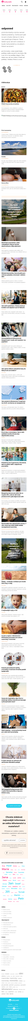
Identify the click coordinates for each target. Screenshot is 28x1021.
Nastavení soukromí (14, 1010)
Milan (23, 866)
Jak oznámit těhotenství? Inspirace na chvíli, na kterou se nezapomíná (13, 402)
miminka (5, 981)
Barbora (23, 884)
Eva (3, 866)
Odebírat (22, 840)
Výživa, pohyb (4, 641)
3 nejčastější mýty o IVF (9, 610)
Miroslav (14, 888)
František (21, 872)
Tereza (12, 869)
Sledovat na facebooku (15, 853)
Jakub (14, 880)
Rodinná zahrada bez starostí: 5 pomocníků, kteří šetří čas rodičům (14, 550)
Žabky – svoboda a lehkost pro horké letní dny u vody (13, 582)
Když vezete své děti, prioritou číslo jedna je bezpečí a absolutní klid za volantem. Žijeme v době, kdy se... (14, 798)
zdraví (3, 994)
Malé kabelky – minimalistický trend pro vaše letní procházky (13, 731)
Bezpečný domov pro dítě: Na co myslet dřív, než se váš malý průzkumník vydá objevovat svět (12, 494)
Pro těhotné (6, 934)
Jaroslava (5, 899)
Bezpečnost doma (5, 498)
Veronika (23, 869)
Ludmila (9, 880)
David (3, 888)
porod (11, 985)
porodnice (17, 985)
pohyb (16, 983)
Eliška (14, 901)
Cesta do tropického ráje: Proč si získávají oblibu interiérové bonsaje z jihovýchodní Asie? (13, 700)
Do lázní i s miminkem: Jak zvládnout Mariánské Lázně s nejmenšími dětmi (14, 211)
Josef (17, 883)
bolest (2, 974)
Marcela (8, 895)
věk (22, 991)
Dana (3, 892)
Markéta (23, 880)
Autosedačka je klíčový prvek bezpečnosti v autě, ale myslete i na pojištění (13, 340)
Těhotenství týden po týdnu (9, 926)
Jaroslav (9, 872)
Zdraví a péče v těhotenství (9, 930)
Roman (10, 874)
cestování (12, 974)
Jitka (20, 886)
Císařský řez (6, 947)
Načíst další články (15, 806)
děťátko (3, 976)
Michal (5, 884)
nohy (6, 983)
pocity (12, 983)
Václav (10, 899)
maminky (13, 978)
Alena (9, 886)
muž (24, 981)
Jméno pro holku (7, 913)
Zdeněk (4, 886)
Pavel (9, 866)
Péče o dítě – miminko (8, 958)
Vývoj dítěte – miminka (8, 957)
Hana (5, 880)
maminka (5, 978)
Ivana (15, 869)
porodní (23, 985)
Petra (15, 872)
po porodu (4, 985)
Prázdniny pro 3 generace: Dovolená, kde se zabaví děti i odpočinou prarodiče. (13, 464)
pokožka (20, 983)
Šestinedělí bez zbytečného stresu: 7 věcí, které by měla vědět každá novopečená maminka (13, 525)
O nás (16, 1004)
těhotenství (6, 989)
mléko (21, 981)
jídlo (14, 976)
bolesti (7, 974)
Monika (21, 874)
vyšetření (11, 992)
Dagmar (19, 866)
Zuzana (12, 892)
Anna (15, 866)
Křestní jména (6, 909)
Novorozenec (6, 955)
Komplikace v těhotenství (9, 932)
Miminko (3, 437)
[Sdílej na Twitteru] (9, 67)
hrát (11, 976)
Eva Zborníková (4, 132)
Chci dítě (8, 5)
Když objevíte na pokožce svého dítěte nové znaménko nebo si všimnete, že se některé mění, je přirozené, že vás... (13, 252)
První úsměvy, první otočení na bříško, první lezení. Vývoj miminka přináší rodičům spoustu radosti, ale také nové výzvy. (13, 502)
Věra (14, 874)
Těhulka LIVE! (22, 989)
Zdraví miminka (7, 961)
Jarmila (16, 892)
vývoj (19, 992)
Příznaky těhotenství (8, 922)
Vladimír (8, 888)
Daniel (19, 869)
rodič (7, 987)
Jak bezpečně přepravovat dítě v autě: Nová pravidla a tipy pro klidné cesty (12, 791)
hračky (8, 976)
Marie (5, 869)
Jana (5, 877)
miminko (14, 981)
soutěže (13, 987)
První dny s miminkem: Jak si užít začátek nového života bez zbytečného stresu (12, 434)
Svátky (4, 915)
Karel (20, 888)
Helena (19, 880)
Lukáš (5, 874)
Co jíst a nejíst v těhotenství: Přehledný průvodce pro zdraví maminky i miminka (11, 637)
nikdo (2, 983)
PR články (14, 218)
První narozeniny (6, 130)
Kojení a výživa (6, 962)
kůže (21, 976)
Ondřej (4, 895)
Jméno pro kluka (7, 911)
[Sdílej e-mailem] (10, 70)
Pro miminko (6, 964)
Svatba (3, 156)
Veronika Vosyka (5, 105)
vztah (16, 991)
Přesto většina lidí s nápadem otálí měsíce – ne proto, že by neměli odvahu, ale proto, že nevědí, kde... (13, 313)
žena (11, 994)
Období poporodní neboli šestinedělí (9, 529)
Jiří (7, 892)
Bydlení (3, 703)
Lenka (19, 878)
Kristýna (24, 888)
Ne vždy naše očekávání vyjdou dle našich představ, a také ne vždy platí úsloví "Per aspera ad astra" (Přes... (13, 162)
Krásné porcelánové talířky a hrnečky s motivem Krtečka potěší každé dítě (13, 669)
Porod (21, 5)
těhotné (15, 989)
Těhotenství (15, 5)
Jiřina (3, 872)
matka (19, 978)
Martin (17, 895)
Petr (21, 898)
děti (21, 973)
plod (9, 983)
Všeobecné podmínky (13, 1006)
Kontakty (10, 1004)
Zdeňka (17, 901)
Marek (18, 874)
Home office (5, 183)
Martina (15, 899)
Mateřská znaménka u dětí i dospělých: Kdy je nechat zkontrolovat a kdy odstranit (11, 244)
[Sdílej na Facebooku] (4, 67)
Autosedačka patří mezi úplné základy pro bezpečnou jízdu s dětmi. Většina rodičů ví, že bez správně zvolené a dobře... (13, 347)
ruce (10, 987)
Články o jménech (7, 917)
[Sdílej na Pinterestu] (5, 70)
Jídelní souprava (5, 673)
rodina (3, 987)
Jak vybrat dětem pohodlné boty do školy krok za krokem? (13, 369)
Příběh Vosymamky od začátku (10, 104)
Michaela (10, 901)
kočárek (17, 976)
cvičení (16, 974)
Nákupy (3, 734)
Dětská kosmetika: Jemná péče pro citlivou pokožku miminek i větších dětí (13, 274)
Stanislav (23, 886)
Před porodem (6, 939)
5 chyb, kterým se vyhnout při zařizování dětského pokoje (11, 761)
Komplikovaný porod (8, 945)
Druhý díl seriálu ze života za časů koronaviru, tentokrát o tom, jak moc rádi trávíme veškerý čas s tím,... (13, 189)
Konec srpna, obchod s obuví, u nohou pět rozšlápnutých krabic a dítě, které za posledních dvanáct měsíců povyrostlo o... (13, 376)
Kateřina (15, 886)
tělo (2, 992)
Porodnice (5, 941)
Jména (3, 5)
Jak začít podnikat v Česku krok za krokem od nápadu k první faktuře (13, 306)
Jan (11, 883)
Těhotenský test (7, 924)
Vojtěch (12, 895)
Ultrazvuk (5, 928)
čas (7, 994)
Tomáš (21, 892)
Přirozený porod (7, 943)
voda (6, 991)
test (17, 987)
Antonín (23, 895)
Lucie (14, 878)
